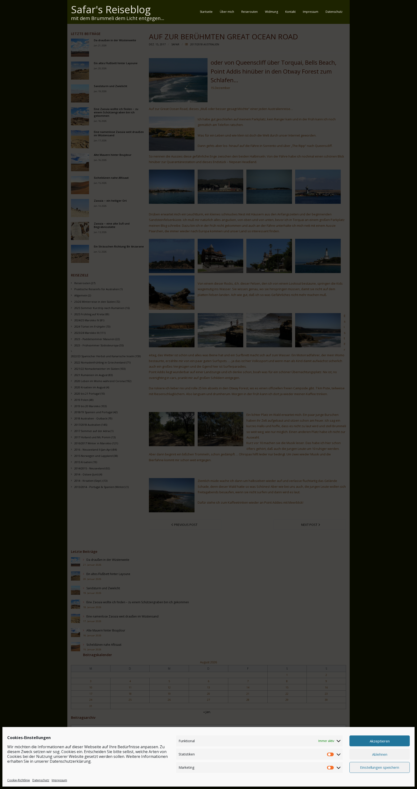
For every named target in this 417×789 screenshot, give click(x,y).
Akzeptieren (380, 740)
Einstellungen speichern (379, 767)
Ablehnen (379, 754)
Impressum (59, 780)
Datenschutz (40, 780)
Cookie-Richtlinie (18, 780)
